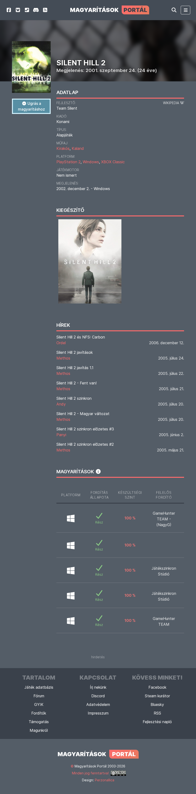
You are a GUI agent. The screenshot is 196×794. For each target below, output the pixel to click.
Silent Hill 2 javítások (74, 352)
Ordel (61, 342)
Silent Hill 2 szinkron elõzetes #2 (85, 444)
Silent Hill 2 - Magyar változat (82, 413)
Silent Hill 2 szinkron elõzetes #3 (85, 429)
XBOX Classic (113, 161)
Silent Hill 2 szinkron (74, 398)
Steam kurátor (157, 695)
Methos (63, 358)
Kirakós (63, 148)
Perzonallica (104, 780)
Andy (61, 404)
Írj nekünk (98, 687)
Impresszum (98, 713)
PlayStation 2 (68, 161)
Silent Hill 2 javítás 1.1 (74, 367)
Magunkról (39, 730)
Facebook (157, 687)
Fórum (38, 695)
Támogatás (39, 721)
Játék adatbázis (38, 687)
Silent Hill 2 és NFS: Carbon (80, 337)
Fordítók (38, 713)
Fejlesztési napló (157, 721)
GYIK (39, 704)
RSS (157, 713)
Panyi (61, 434)
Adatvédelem (98, 704)
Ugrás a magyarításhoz (31, 106)
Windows (91, 161)
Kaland (78, 148)
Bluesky (157, 704)
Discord (98, 695)
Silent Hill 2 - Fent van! (76, 383)
